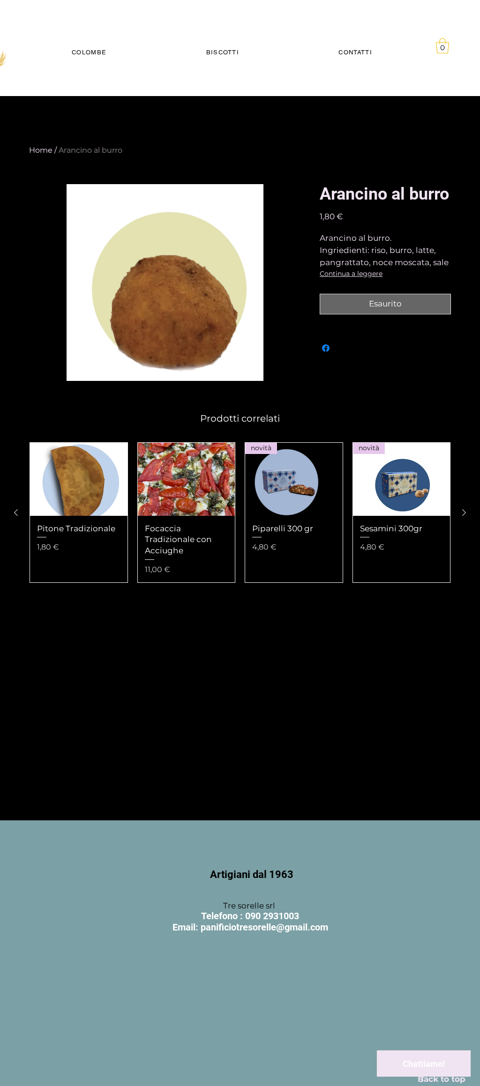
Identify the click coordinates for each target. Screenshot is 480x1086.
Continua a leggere (351, 273)
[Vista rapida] (79, 479)
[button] (442, 45)
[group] (240, 512)
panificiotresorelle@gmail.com (264, 927)
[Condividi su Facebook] (325, 348)
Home (40, 150)
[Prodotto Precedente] (16, 512)
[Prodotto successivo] (464, 512)
